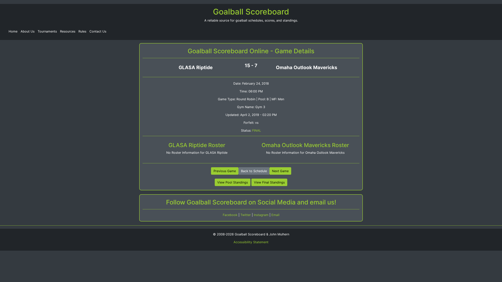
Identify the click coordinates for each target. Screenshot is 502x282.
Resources (67, 31)
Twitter (246, 215)
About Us (28, 31)
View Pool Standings (232, 182)
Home (13, 31)
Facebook (230, 215)
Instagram (261, 215)
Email (275, 215)
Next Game (280, 171)
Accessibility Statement (251, 242)
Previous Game (225, 171)
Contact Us (97, 31)
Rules (82, 31)
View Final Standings (269, 182)
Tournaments (47, 31)
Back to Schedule (254, 171)
